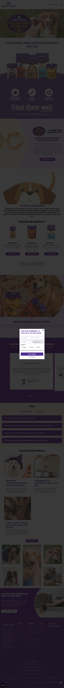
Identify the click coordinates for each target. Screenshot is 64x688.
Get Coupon (32, 354)
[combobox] (37, 342)
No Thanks (32, 357)
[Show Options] (41, 342)
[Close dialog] (43, 330)
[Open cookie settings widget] (3, 685)
